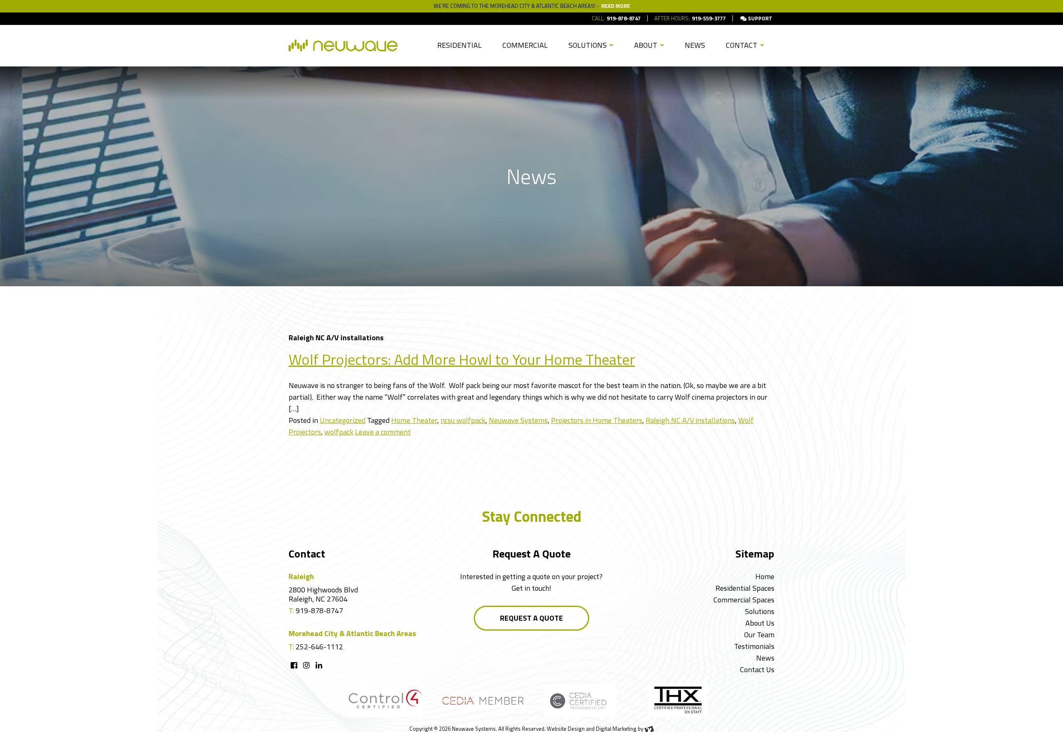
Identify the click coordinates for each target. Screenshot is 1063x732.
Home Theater (414, 420)
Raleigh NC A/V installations (690, 420)
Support (759, 18)
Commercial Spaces (743, 599)
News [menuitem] (695, 45)
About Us (759, 623)
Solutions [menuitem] (588, 45)
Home (764, 576)
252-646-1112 (319, 646)
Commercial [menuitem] (525, 45)
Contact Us (757, 669)
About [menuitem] (646, 45)
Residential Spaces (744, 588)
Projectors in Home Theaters (596, 420)
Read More (615, 6)
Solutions (759, 611)
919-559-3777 (709, 18)
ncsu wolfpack (463, 420)
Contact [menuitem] (742, 45)
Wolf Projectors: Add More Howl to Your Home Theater (462, 359)
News (765, 657)
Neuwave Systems (518, 420)
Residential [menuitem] (459, 45)
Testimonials (754, 646)
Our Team (759, 634)
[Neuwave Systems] (343, 45)
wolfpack (338, 431)
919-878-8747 (624, 18)
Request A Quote (531, 618)
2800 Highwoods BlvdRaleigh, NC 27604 (323, 594)
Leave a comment (383, 431)
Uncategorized (342, 420)
